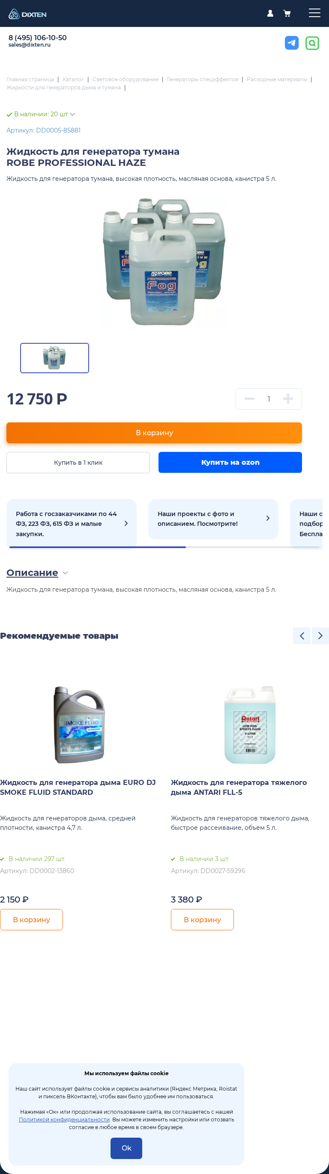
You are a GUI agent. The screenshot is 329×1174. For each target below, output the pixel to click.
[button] (301, 635)
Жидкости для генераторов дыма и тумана (63, 87)
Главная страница (30, 79)
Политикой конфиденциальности (64, 1119)
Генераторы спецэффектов (202, 79)
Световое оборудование (126, 79)
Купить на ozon (230, 462)
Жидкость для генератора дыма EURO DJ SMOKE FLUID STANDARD (78, 787)
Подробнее (71, 524)
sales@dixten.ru (30, 44)
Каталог (73, 79)
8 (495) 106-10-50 (38, 38)
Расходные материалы (277, 79)
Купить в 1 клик (78, 462)
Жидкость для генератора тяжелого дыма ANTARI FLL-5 (239, 787)
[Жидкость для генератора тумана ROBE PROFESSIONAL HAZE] (164, 261)
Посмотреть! (213, 519)
